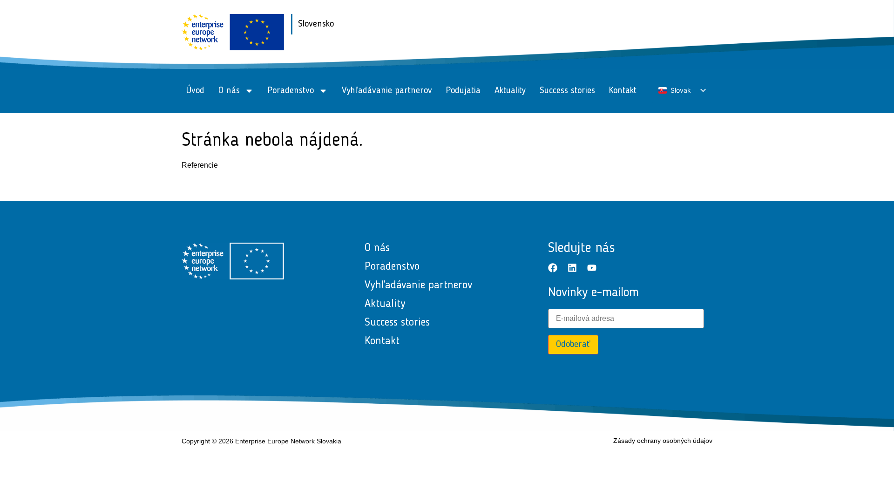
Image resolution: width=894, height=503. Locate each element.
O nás (229, 90)
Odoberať (573, 344)
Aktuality (510, 90)
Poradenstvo (291, 90)
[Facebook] (552, 267)
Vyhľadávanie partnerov (387, 90)
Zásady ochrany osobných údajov (662, 440)
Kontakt (623, 90)
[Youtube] (591, 267)
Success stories (567, 90)
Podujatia (463, 90)
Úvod (195, 90)
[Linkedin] (572, 267)
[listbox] (681, 90)
